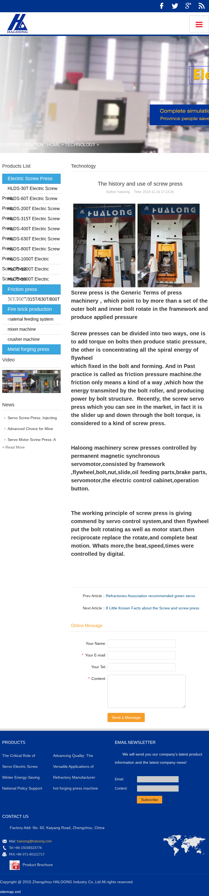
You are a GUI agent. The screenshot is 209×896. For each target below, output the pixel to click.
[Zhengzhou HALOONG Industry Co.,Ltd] (16, 23)
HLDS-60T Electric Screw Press (29, 200)
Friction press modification (19, 290)
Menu (199, 24)
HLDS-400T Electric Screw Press (31, 230)
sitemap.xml (10, 891)
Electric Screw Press (30, 178)
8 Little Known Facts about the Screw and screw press (152, 608)
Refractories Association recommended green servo (150, 596)
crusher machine (24, 339)
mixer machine (22, 329)
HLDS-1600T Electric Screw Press (25, 280)
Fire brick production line (27, 310)
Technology (80, 144)
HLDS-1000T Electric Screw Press (25, 260)
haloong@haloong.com (34, 841)
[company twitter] (175, 6)
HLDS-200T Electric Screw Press (31, 210)
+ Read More (13, 447)
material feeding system (30, 319)
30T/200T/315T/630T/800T (34, 299)
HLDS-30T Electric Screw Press (29, 190)
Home (53, 144)
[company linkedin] (202, 6)
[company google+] (188, 6)
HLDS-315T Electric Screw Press (31, 220)
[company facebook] (162, 6)
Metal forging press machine (25, 350)
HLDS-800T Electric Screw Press (31, 250)
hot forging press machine (75, 788)
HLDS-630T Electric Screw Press (31, 240)
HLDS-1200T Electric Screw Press (25, 270)
